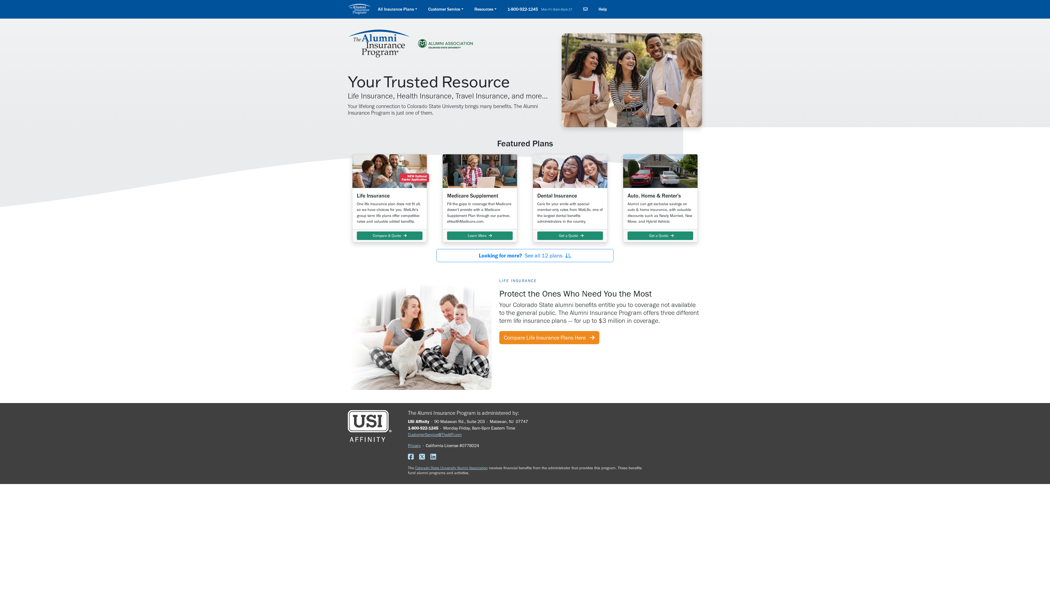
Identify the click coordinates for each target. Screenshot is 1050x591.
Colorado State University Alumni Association (451, 467)
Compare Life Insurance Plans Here (547, 337)
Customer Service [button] (444, 9)
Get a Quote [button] (568, 235)
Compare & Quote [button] (388, 235)
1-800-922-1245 (540, 9)
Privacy (414, 445)
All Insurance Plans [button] (396, 9)
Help (603, 9)
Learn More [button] (478, 235)
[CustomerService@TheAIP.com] (585, 9)
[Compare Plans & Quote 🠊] (389, 171)
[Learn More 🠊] (480, 171)
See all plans (522, 255)
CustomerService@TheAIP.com (435, 434)
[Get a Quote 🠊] (570, 171)
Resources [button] (483, 9)
